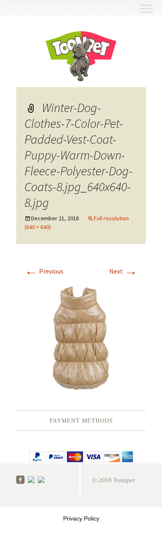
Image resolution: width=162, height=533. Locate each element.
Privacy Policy (81, 518)
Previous (44, 271)
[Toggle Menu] (146, 8)
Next (123, 271)
